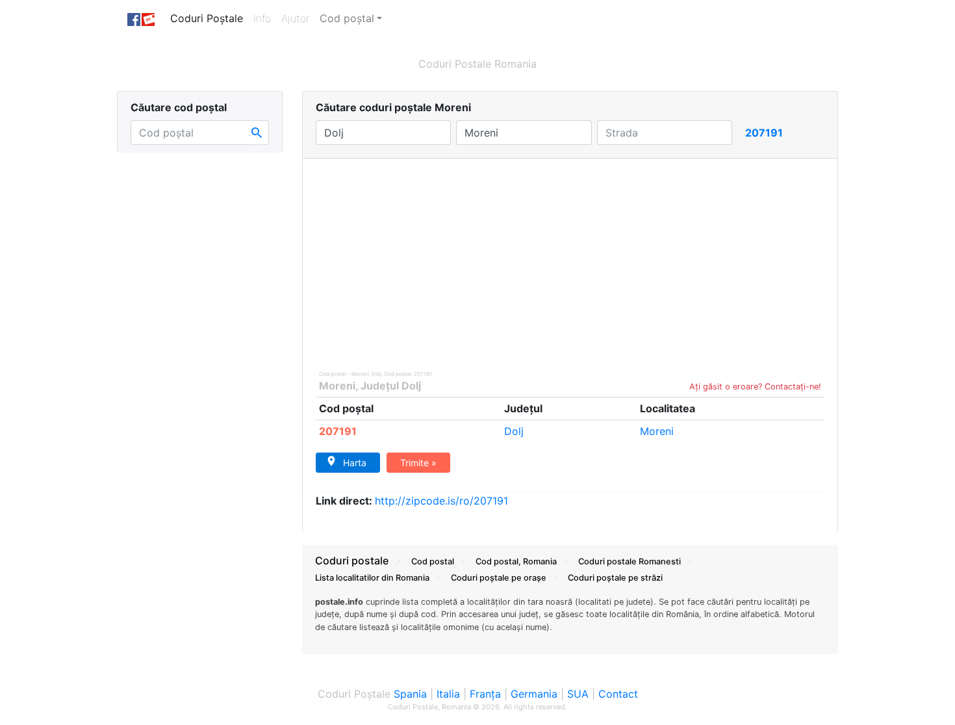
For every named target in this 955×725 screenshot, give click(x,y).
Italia (448, 693)
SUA (578, 693)
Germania (534, 693)
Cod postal (432, 561)
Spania (410, 693)
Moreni (337, 385)
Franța (485, 693)
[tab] (570, 621)
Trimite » (418, 462)
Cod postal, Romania (516, 561)
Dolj (514, 431)
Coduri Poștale (209, 18)
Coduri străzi (615, 578)
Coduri (629, 561)
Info (264, 18)
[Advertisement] (570, 256)
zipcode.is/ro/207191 (441, 500)
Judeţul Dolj (391, 385)
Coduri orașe (498, 578)
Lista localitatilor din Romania (372, 578)
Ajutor (295, 18)
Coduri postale (351, 560)
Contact (618, 693)
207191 (338, 431)
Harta (354, 462)
